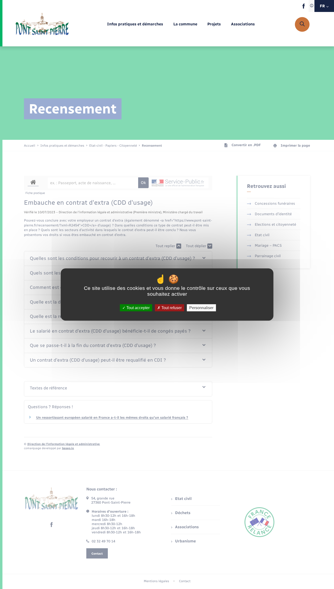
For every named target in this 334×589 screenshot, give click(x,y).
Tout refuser (171, 308)
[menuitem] (135, 24)
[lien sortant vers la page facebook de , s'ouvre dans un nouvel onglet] (303, 7)
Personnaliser (201, 308)
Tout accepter (137, 308)
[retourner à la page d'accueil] (42, 24)
